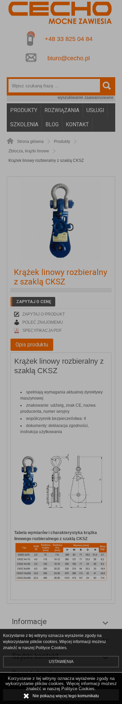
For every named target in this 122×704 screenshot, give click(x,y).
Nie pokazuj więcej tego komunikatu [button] (66, 696)
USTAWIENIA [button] (61, 661)
